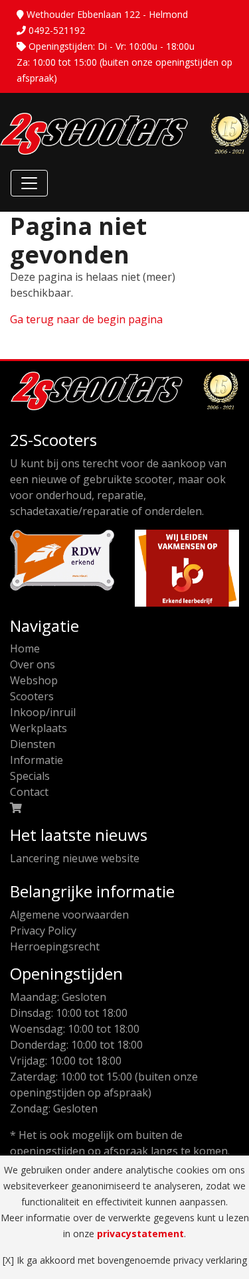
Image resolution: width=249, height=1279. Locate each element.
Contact (29, 792)
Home (25, 648)
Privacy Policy (43, 930)
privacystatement (140, 1233)
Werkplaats (38, 728)
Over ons (32, 664)
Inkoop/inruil (43, 712)
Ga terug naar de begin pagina (86, 319)
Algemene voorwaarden (69, 914)
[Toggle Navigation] (29, 183)
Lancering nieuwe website (74, 858)
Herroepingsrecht (55, 946)
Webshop (34, 680)
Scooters (32, 696)
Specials (30, 776)
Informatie (36, 760)
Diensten (32, 744)
